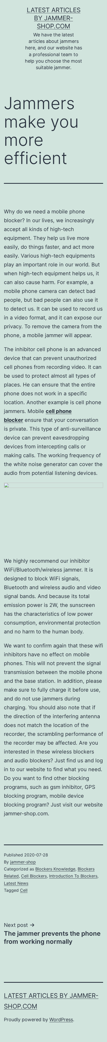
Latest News (16, 883)
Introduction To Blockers (73, 876)
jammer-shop (23, 861)
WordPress (61, 1019)
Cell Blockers (34, 876)
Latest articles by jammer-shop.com (54, 18)
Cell (24, 890)
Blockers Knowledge (55, 868)
